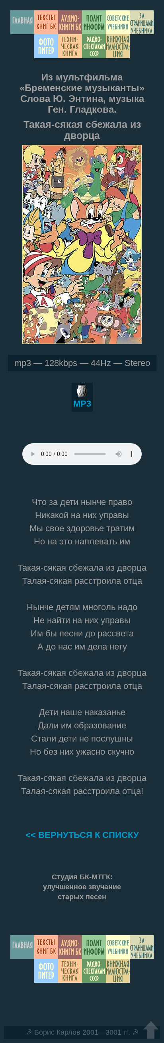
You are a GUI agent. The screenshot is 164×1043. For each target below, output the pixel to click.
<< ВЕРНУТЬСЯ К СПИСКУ (82, 835)
